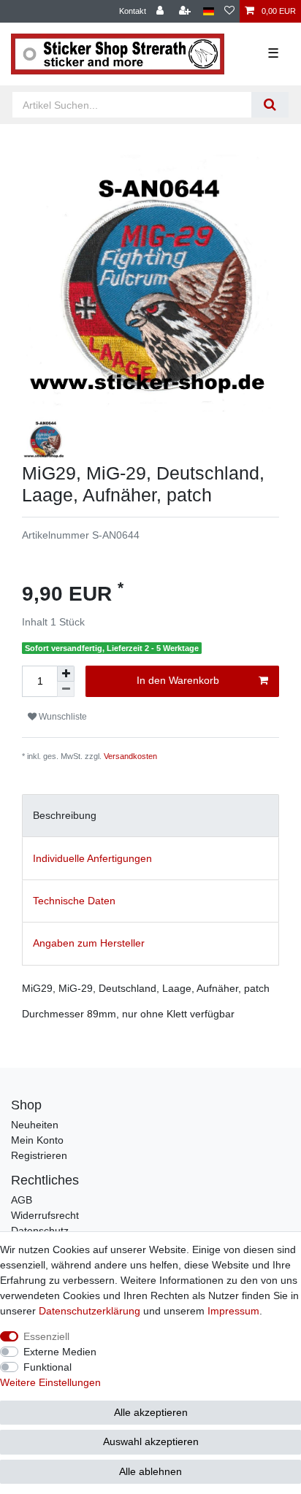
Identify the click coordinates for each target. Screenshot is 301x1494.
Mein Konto (37, 1140)
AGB (21, 1200)
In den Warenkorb (178, 680)
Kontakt (132, 11)
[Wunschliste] (229, 11)
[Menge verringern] (66, 689)
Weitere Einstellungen (50, 1382)
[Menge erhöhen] (66, 674)
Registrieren (39, 1155)
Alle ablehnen (150, 1471)
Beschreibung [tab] (64, 815)
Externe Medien (59, 1352)
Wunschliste (62, 717)
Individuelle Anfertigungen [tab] (92, 858)
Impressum (233, 1311)
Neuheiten (34, 1125)
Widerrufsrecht (45, 1215)
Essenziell (46, 1336)
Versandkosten (130, 756)
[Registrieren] (186, 11)
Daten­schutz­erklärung (89, 1311)
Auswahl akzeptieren (151, 1441)
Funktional (47, 1367)
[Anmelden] (161, 11)
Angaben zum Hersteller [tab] (89, 943)
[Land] (208, 11)
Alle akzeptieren (151, 1412)
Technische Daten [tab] (74, 900)
